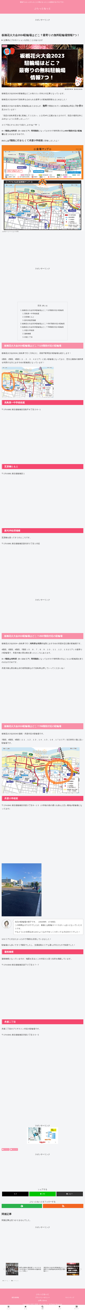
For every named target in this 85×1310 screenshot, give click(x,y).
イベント (6, 1149)
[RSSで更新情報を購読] (63, 1206)
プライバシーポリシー (42, 1297)
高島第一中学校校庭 (31, 313)
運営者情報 (15, 1297)
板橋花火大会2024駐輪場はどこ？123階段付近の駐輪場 (43, 310)
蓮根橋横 (27, 334)
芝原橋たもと (29, 317)
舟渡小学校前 (29, 330)
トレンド (14, 1149)
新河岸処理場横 (30, 320)
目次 (39, 306)
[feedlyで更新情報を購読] (22, 1206)
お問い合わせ (42, 1300)
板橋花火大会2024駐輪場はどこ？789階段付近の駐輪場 (43, 327)
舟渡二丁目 (28, 337)
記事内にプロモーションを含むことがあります (23, 40)
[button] (69, 1194)
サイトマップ (69, 1297)
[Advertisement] (42, 26)
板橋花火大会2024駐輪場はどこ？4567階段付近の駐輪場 (43, 323)
